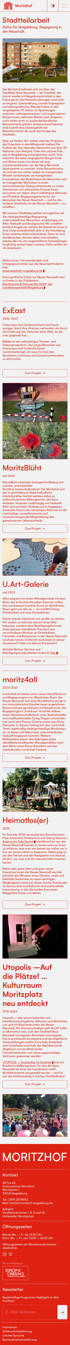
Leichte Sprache (13, 1335)
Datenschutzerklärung (17, 1331)
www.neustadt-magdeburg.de (22, 270)
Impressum (10, 1327)
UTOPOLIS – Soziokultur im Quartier (27, 1062)
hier (53, 653)
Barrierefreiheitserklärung (20, 1339)
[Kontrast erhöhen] (53, 5)
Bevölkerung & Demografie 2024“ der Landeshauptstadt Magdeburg (27, 285)
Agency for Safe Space (18, 841)
